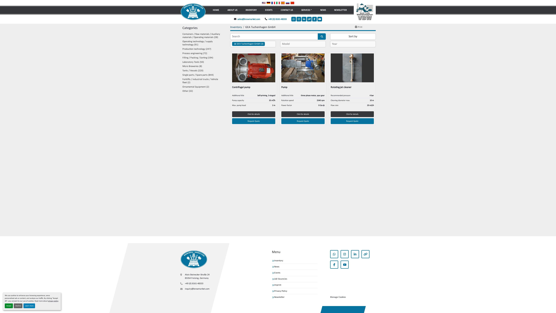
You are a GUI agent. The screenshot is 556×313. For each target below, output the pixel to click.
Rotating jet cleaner (341, 87)
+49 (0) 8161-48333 (277, 19)
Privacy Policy (280, 291)
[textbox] (286, 44)
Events (268, 10)
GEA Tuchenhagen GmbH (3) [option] (247, 44)
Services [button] (305, 10)
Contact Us (287, 10)
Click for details (254, 114)
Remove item (235, 44)
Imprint (277, 285)
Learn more (29, 306)
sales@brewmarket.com (248, 19)
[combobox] (253, 44)
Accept (8, 306)
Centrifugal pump (241, 87)
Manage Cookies (338, 297)
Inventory (251, 10)
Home (216, 10)
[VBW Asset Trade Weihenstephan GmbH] (193, 259)
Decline (18, 306)
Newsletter (340, 10)
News (323, 10)
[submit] (322, 36)
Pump (284, 87)
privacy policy (53, 301)
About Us (232, 10)
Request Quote (254, 121)
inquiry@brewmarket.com (197, 289)
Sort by (353, 36)
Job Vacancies (280, 279)
